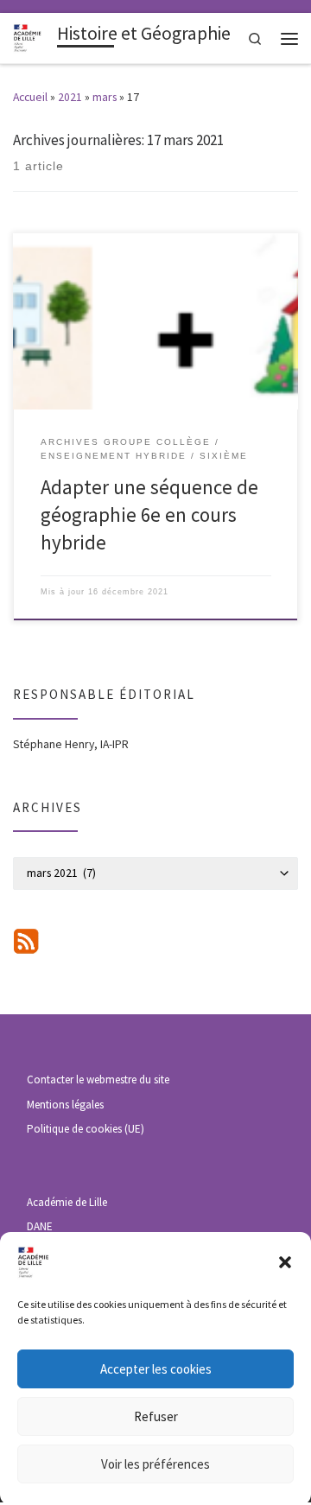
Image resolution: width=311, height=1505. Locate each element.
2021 (70, 97)
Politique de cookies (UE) (85, 1128)
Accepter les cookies (156, 1369)
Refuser (156, 1416)
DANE (40, 1226)
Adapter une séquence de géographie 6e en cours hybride (149, 515)
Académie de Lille (67, 1202)
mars (104, 97)
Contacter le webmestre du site (98, 1079)
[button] (285, 1262)
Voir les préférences (155, 1464)
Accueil (30, 97)
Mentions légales (65, 1104)
